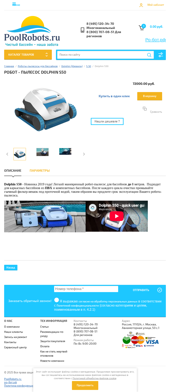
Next (83, 154)
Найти (149, 55)
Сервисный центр (15, 347)
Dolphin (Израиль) (72, 66)
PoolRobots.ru (13, 379)
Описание (12, 171)
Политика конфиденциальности (24, 385)
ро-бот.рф (10, 382)
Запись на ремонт (15, 337)
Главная (9, 66)
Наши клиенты (13, 332)
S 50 (88, 66)
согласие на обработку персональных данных (108, 301)
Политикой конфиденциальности (78, 305)
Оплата (44, 346)
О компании (12, 326)
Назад (10, 267)
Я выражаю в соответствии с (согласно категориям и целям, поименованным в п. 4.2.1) (108, 305)
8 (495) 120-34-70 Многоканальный (100, 26)
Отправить (141, 290)
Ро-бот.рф (155, 39)
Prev (7, 154)
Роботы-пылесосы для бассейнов (38, 66)
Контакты (10, 342)
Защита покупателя (52, 341)
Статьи (44, 326)
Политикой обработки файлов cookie (94, 378)
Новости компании (52, 361)
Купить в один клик (114, 96)
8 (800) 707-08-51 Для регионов (103, 34)
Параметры (40, 171)
